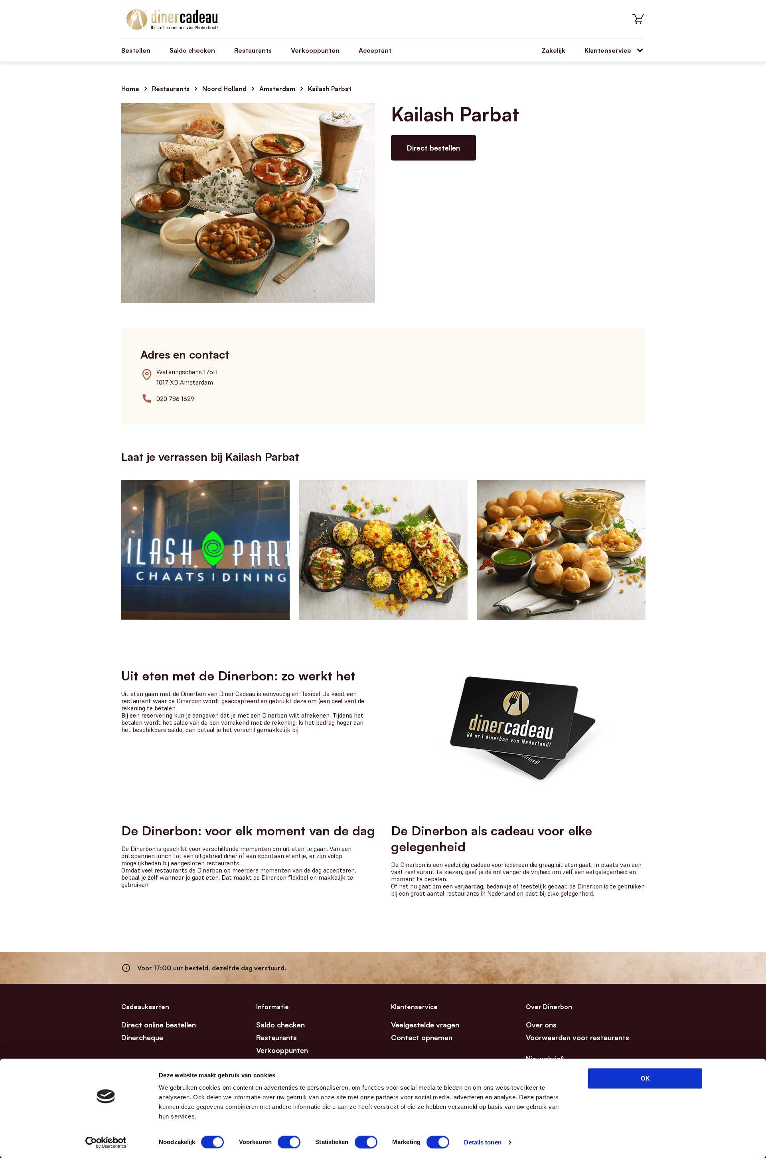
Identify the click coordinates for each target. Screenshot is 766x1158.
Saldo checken (192, 50)
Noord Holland (224, 89)
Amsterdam (277, 89)
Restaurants (253, 50)
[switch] (289, 1142)
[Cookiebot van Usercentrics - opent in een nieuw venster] (106, 1142)
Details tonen (482, 1142)
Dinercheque (142, 1037)
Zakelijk (553, 50)
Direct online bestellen (158, 1024)
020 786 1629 (175, 399)
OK (645, 1078)
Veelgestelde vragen (425, 1024)
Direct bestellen (433, 147)
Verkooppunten (315, 50)
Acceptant (375, 50)
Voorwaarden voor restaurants (577, 1037)
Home (130, 89)
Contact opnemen (421, 1037)
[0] (638, 19)
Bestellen (135, 50)
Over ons (541, 1024)
